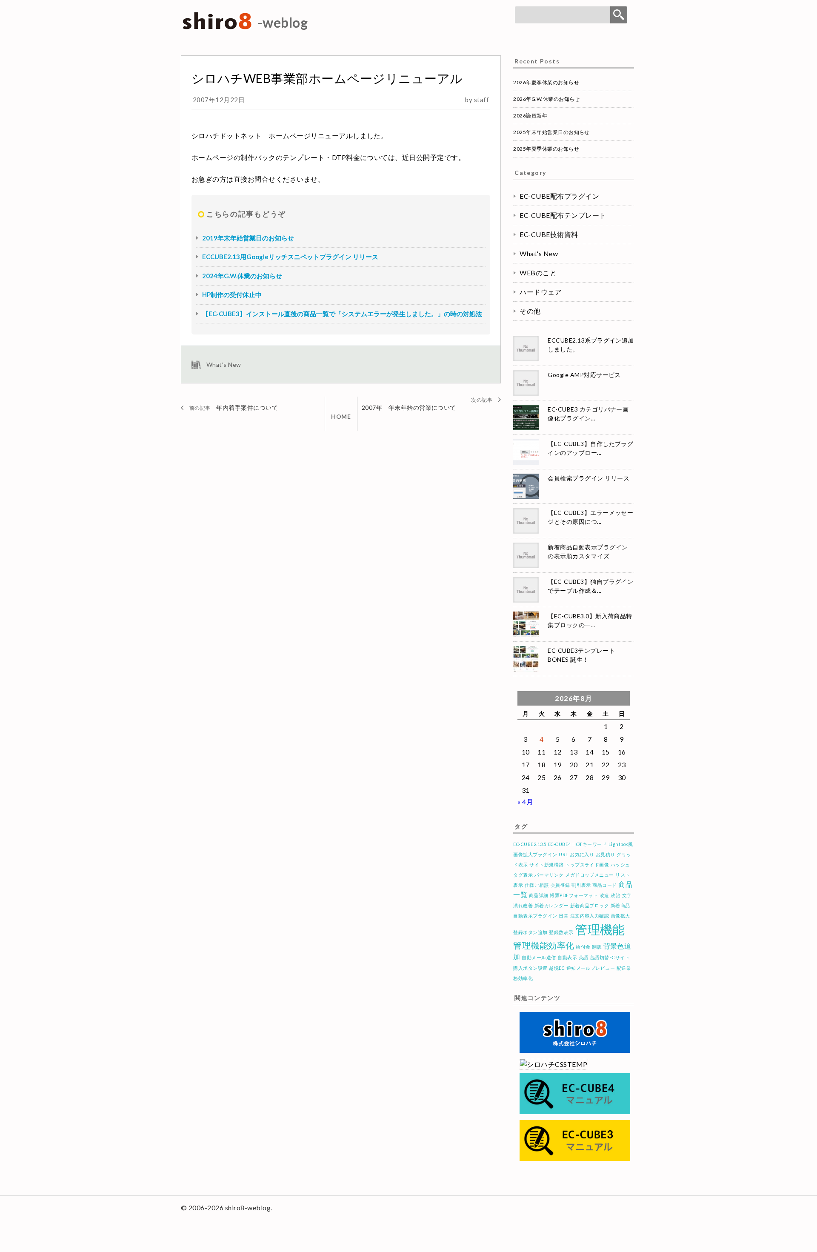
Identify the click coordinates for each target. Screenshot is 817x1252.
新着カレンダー (551, 905)
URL (563, 854)
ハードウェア (541, 292)
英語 (583, 957)
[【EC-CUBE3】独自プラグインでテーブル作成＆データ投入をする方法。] (527, 590)
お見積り (605, 854)
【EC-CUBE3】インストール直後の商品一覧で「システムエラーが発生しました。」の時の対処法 (342, 313)
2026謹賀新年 (530, 115)
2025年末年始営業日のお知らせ (551, 132)
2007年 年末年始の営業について (409, 407)
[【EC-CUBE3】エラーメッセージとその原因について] (527, 521)
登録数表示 (561, 932)
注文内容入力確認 (589, 915)
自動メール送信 (539, 957)
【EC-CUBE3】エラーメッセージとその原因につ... (590, 517)
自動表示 (567, 957)
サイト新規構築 (546, 864)
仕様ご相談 (537, 885)
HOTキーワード (589, 844)
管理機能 (600, 929)
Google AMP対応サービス (584, 374)
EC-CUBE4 (559, 844)
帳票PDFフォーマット (574, 895)
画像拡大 (620, 915)
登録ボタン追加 (530, 932)
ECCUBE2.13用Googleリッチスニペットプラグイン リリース (290, 256)
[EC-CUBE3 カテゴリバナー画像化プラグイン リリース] (527, 417)
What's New (223, 364)
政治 (615, 895)
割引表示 (581, 885)
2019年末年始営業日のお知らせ (248, 238)
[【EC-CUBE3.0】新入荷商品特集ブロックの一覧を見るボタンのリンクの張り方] (527, 624)
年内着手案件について (247, 407)
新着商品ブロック (589, 905)
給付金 (583, 946)
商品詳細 (538, 895)
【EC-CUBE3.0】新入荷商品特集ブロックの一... (590, 620)
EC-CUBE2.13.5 (529, 844)
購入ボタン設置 (530, 968)
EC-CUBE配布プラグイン (559, 196)
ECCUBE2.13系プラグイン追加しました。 (591, 345)
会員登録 (560, 885)
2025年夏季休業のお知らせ (546, 149)
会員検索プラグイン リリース (588, 478)
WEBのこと (538, 273)
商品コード (604, 885)
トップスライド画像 (587, 864)
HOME (341, 416)
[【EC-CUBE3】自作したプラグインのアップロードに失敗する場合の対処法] (527, 452)
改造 (604, 895)
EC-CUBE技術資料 (549, 234)
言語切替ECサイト (610, 957)
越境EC (557, 968)
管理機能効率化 (543, 945)
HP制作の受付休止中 (232, 294)
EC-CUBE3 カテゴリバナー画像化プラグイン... (588, 414)
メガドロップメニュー (589, 875)
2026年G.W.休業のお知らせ (546, 99)
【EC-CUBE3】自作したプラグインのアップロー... (590, 448)
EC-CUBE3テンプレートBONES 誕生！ (581, 655)
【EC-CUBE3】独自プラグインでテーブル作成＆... (590, 586)
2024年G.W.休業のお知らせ (242, 276)
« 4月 (525, 802)
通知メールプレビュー (590, 968)
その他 (530, 311)
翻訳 (597, 946)
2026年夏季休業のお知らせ (546, 82)
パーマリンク (549, 875)
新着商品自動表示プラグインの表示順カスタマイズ (588, 551)
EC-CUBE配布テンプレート (563, 215)
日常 (563, 915)
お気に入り (582, 854)
